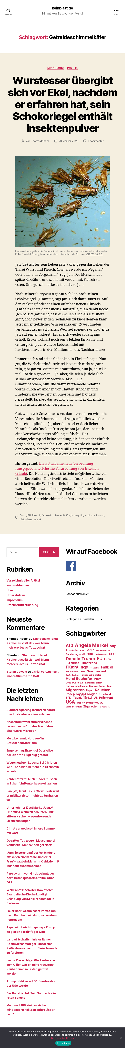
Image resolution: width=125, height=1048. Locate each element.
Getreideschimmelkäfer (56, 515)
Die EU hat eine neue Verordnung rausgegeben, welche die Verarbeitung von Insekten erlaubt (57, 468)
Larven (100, 515)
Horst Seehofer (79, 678)
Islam (97, 679)
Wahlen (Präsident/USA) (90, 702)
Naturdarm (26, 519)
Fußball (107, 667)
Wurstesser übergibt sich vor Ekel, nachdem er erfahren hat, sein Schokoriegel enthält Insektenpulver (62, 104)
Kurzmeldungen (18, 585)
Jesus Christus (74, 682)
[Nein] (121, 1037)
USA (70, 702)
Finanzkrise (89, 663)
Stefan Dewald (17, 671)
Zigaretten (90, 706)
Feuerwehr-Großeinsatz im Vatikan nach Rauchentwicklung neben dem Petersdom (32, 915)
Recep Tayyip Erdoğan (81, 694)
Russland (105, 694)
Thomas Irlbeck (40, 141)
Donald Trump (80, 658)
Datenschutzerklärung (22, 605)
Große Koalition (72, 675)
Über (10, 590)
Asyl (113, 646)
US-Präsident (103, 697)
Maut (110, 686)
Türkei (87, 697)
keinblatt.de (62, 8)
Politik (72, 67)
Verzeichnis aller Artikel (23, 580)
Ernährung (55, 67)
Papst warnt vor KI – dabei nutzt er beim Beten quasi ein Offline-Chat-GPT (31, 878)
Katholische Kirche (77, 686)
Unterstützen (16, 595)
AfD (69, 645)
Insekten (90, 515)
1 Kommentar (96, 141)
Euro (107, 659)
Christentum (101, 654)
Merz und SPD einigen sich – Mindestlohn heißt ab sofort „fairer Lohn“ (31, 1010)
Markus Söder (97, 686)
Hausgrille (77, 515)
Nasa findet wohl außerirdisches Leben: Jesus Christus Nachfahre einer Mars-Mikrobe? (30, 726)
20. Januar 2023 (68, 141)
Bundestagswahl (75, 654)
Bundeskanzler (103, 650)
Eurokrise (72, 663)
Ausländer (72, 650)
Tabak (77, 697)
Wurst (37, 519)
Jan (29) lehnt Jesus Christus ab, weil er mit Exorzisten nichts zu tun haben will (33, 795)
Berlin (90, 650)
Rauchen (103, 690)
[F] (92, 565)
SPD (68, 697)
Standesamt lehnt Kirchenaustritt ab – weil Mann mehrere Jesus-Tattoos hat (32, 643)
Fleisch (36, 515)
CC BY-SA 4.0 (94, 254)
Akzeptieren (63, 1043)
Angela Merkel (91, 645)
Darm (23, 515)
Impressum (15, 600)
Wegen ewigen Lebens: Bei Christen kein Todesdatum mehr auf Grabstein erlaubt (33, 767)
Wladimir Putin (74, 706)
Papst (89, 690)
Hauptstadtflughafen (91, 675)
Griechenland (96, 671)
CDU (90, 654)
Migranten (75, 690)
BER (82, 650)
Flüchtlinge (77, 667)
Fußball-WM (72, 671)
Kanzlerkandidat (93, 683)
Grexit (82, 671)
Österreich (104, 707)
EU (29, 515)
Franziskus (94, 668)
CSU (112, 654)
